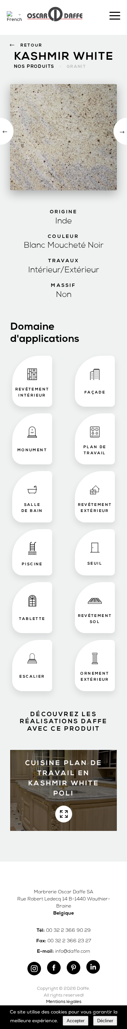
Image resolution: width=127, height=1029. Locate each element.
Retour (31, 46)
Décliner (105, 1020)
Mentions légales (63, 1002)
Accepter (75, 1020)
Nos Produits (34, 66)
